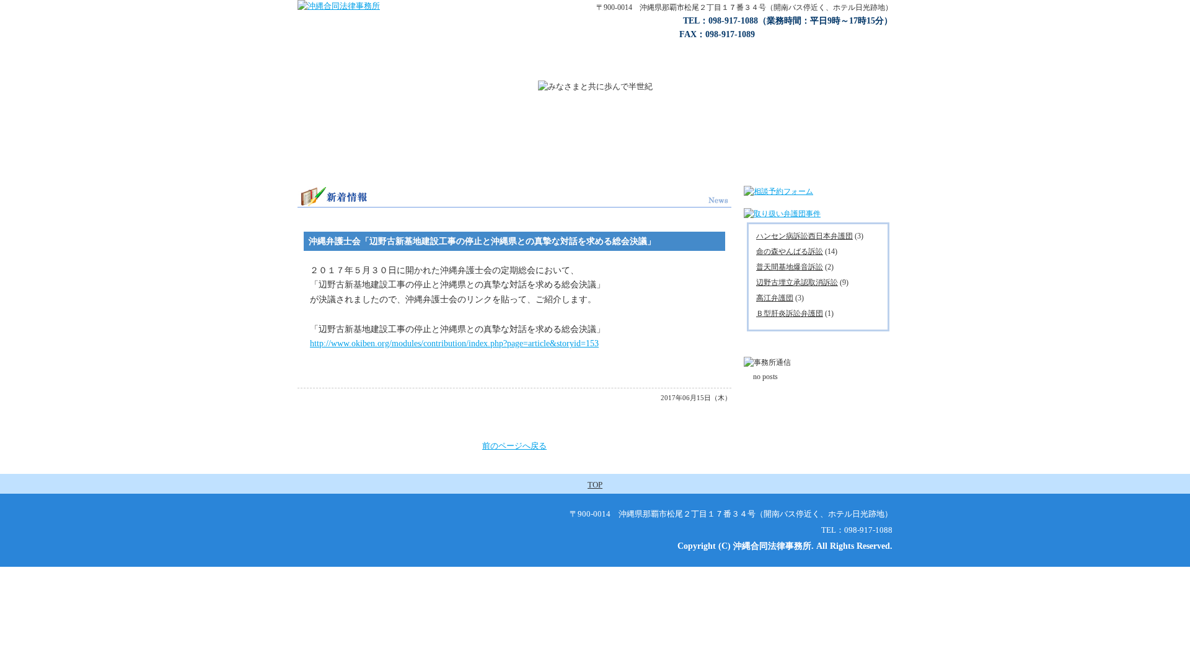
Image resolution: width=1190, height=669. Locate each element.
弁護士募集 (790, 68)
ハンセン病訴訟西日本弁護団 (804, 236)
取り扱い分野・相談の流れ (469, 68)
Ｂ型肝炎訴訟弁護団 (789, 313)
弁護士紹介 (716, 68)
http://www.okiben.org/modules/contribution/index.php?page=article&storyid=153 (454, 343)
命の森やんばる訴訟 (789, 251)
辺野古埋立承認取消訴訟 (797, 282)
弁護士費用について (644, 68)
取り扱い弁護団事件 (560, 68)
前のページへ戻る (514, 445)
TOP (595, 484)
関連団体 (859, 68)
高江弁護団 (774, 298)
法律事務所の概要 (381, 68)
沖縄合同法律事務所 (310, 68)
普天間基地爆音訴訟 (789, 267)
